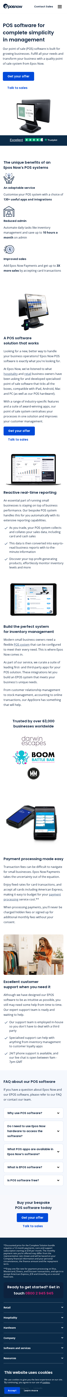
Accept (12, 1390)
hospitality (11, 374)
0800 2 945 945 (39, 1293)
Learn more (31, 1390)
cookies (46, 1382)
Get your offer (18, 76)
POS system (22, 645)
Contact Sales (43, 6)
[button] (60, 6)
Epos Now (12, 6)
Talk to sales (17, 88)
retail (27, 374)
